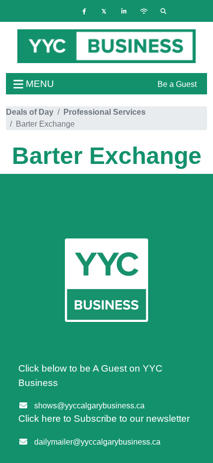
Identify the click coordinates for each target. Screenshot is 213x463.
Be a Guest (177, 84)
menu (38, 83)
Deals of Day (29, 112)
